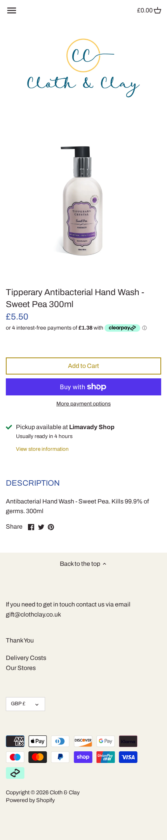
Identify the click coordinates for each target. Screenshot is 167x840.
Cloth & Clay (65, 792)
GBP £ (18, 703)
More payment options (83, 404)
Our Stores (21, 668)
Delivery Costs (26, 657)
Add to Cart (83, 365)
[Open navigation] (11, 10)
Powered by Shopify (30, 800)
